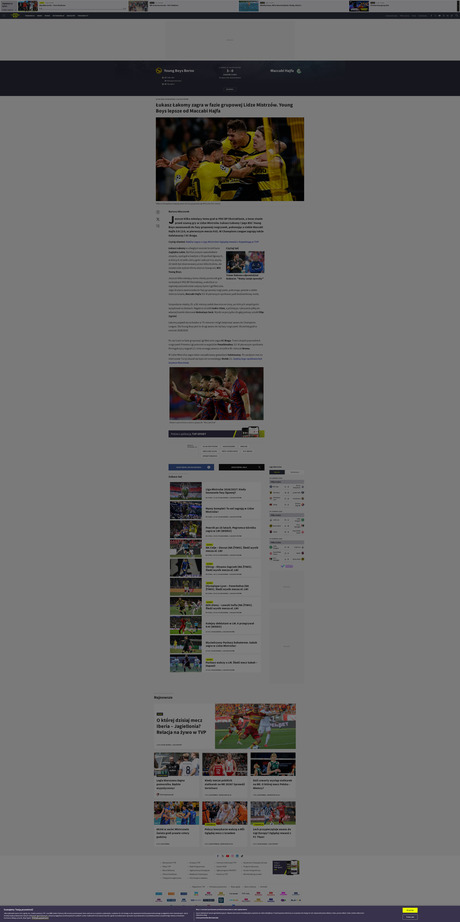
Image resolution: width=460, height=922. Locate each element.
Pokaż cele (410, 917)
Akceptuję (410, 910)
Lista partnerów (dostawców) (207, 918)
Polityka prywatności (40, 918)
